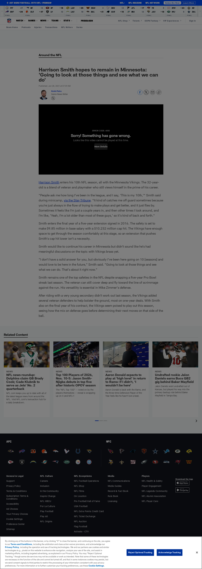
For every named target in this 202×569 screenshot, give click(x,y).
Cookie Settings (96, 565)
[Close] (196, 552)
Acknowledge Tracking (169, 552)
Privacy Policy (12, 547)
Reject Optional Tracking (140, 552)
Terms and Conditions (21, 544)
